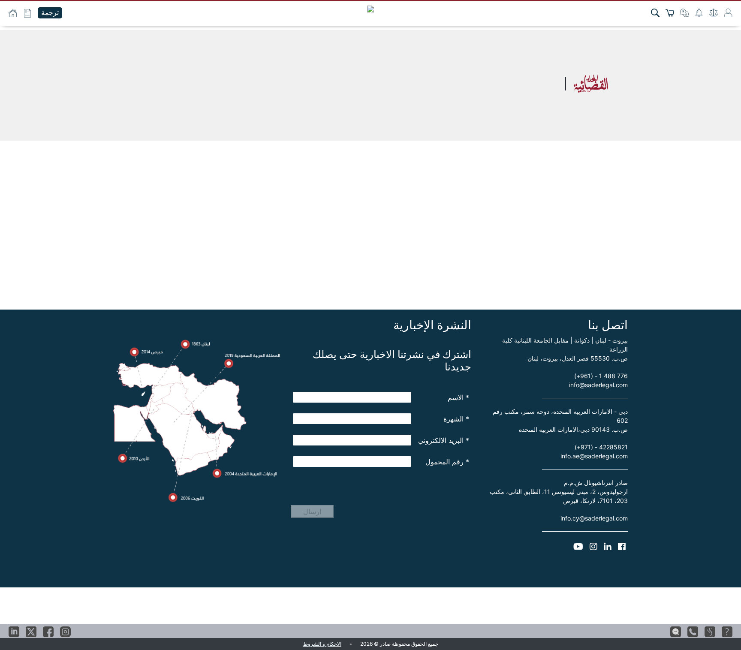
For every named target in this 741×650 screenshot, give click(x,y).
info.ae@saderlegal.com (594, 456)
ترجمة (50, 12)
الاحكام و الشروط (322, 644)
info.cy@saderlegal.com (594, 518)
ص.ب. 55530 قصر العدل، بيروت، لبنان (577, 358)
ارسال (312, 511)
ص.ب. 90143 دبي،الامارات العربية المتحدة (573, 429)
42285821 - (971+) (601, 447)
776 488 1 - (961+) (601, 375)
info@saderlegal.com (598, 384)
